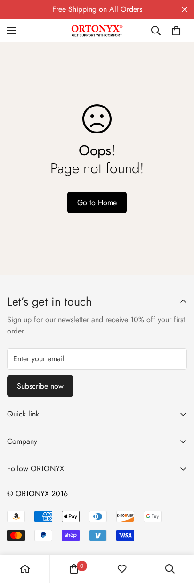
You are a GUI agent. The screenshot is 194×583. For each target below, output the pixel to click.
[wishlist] (122, 569)
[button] (176, 31)
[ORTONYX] (97, 30)
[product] (25, 569)
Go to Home (97, 202)
